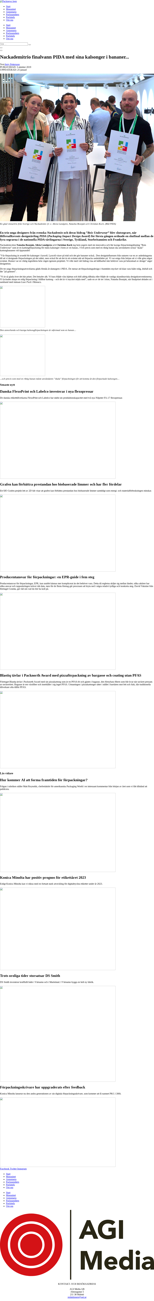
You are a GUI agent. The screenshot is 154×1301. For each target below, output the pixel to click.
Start (8, 6)
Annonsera (11, 12)
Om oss (9, 20)
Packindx (10, 17)
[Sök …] (1, 47)
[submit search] (29, 44)
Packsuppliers (12, 14)
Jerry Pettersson (12, 64)
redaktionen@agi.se (77, 1297)
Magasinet (11, 9)
